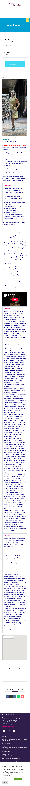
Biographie (7, 308)
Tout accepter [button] (18, 778)
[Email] (22, 696)
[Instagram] (9, 731)
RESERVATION (15, 64)
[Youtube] (14, 731)
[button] (15, 11)
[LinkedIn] (14, 696)
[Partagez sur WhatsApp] (18, 696)
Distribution (8, 185)
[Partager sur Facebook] (7, 696)
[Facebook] (4, 731)
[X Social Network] (11, 696)
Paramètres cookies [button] (7, 778)
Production (7, 571)
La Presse (7, 535)
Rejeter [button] (5, 782)
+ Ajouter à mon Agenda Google (15, 668)
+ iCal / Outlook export (15, 675)
